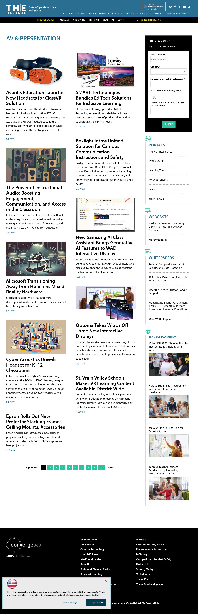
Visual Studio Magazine (150, 584)
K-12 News (68, 13)
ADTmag (141, 539)
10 (101, 467)
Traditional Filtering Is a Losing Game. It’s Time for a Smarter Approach (166, 227)
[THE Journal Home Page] (31, 9)
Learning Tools (157, 170)
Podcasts (130, 13)
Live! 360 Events (90, 554)
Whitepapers (161, 257)
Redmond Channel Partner (96, 569)
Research (117, 13)
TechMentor (143, 574)
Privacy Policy (174, 90)
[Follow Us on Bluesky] (170, 7)
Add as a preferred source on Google (155, 6)
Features (80, 13)
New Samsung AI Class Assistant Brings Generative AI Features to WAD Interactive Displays (105, 245)
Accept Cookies (96, 602)
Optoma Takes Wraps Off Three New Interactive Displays (102, 330)
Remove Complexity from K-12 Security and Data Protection (166, 266)
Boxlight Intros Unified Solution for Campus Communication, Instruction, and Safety (100, 149)
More (185, 13)
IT (129, 20)
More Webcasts (158, 240)
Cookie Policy (97, 595)
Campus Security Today (150, 544)
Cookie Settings (70, 602)
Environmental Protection (151, 549)
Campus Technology (92, 549)
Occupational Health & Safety (153, 559)
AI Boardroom (88, 539)
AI (113, 20)
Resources (142, 13)
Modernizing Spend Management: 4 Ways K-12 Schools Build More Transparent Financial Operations (168, 306)
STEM (105, 20)
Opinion (92, 13)
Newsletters (173, 13)
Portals (157, 144)
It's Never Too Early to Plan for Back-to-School (166, 429)
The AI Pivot (143, 579)
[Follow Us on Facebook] (175, 6)
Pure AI (84, 564)
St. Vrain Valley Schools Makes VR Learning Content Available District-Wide (105, 383)
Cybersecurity (156, 161)
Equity (121, 20)
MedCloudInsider (90, 559)
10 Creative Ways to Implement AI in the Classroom (168, 278)
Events (157, 13)
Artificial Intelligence (160, 151)
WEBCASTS (158, 216)
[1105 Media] (24, 573)
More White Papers (160, 319)
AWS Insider (87, 544)
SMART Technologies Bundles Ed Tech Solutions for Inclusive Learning (103, 97)
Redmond (142, 564)
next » (111, 467)
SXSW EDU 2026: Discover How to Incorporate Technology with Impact (168, 347)
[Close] (105, 580)
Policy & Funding (158, 179)
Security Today (144, 569)
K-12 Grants (79, 20)
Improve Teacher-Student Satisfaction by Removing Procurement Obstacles (163, 470)
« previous (32, 467)
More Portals (156, 199)
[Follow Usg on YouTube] (184, 7)
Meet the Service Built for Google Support (168, 291)
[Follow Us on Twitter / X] (179, 7)
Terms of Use (118, 602)
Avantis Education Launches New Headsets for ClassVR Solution (35, 97)
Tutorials (63, 20)
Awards (103, 13)
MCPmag (141, 554)
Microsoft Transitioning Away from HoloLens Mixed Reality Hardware (35, 286)
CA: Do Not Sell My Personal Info (142, 602)
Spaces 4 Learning (91, 574)
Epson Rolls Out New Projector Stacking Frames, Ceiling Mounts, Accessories (35, 421)
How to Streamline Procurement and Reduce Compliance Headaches (167, 389)
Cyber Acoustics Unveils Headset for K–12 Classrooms (31, 364)
